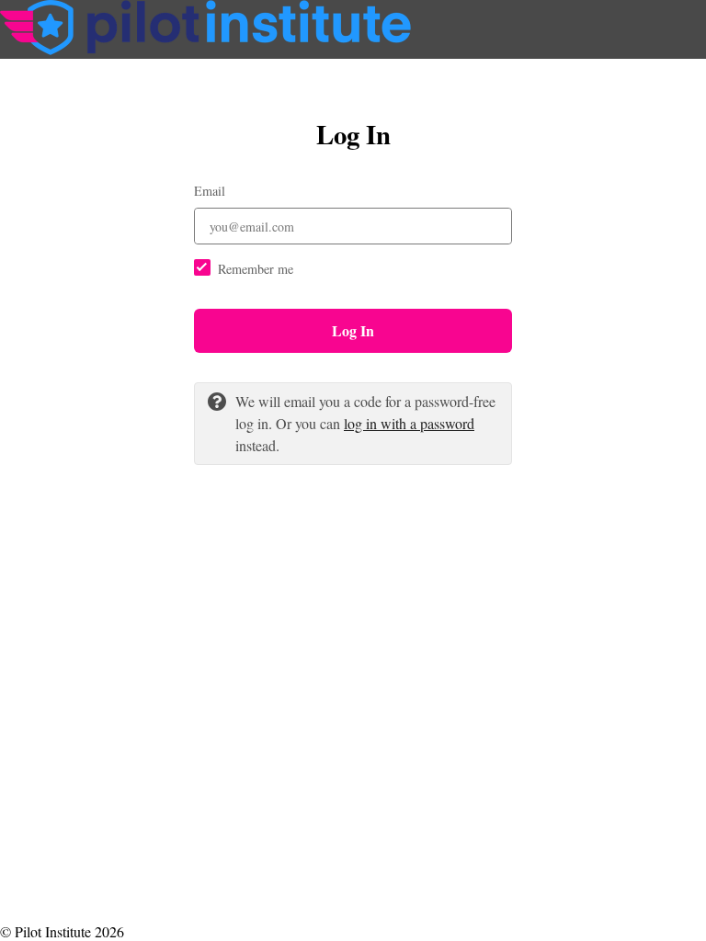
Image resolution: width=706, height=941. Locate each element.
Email (209, 190)
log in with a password (409, 423)
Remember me (255, 269)
